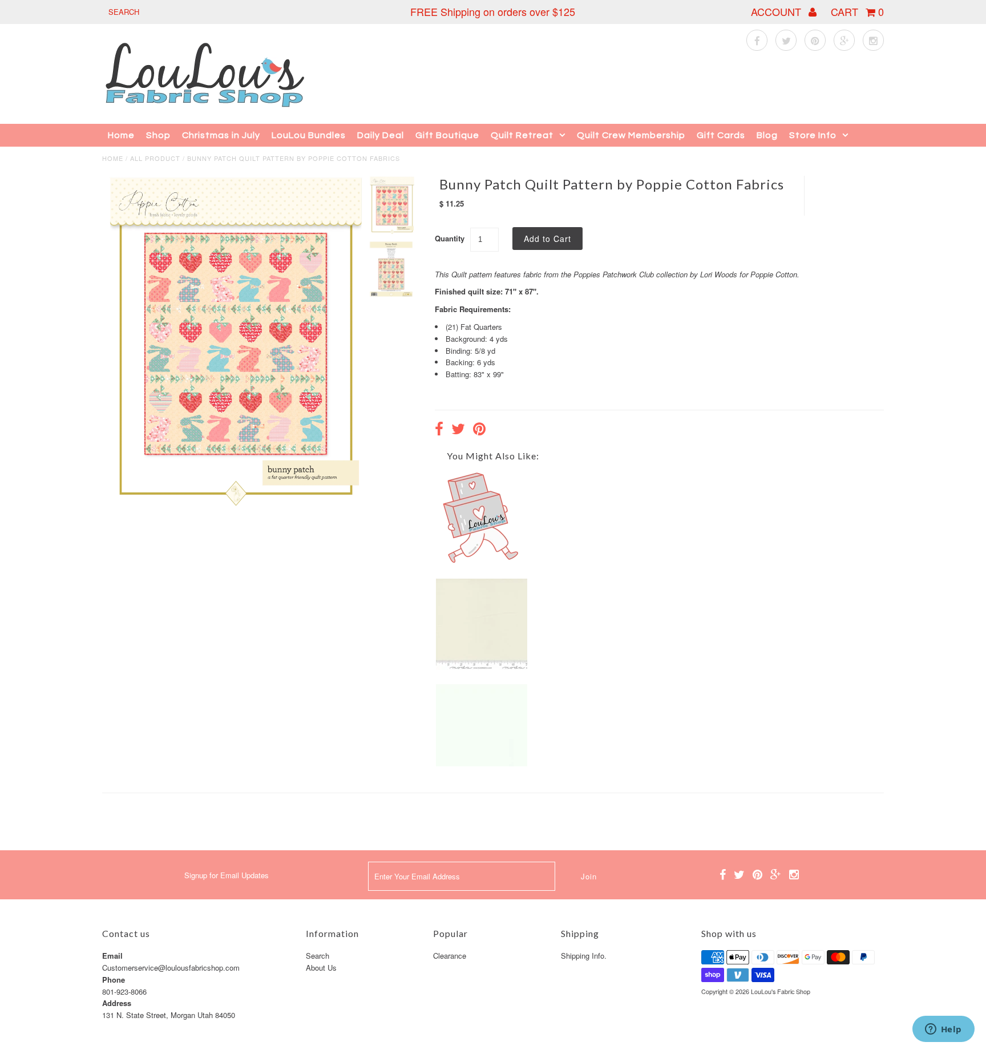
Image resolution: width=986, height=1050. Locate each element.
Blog (767, 135)
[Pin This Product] (479, 430)
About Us (321, 967)
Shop (158, 135)
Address (116, 1003)
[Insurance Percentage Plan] (481, 560)
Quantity (449, 238)
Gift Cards (721, 135)
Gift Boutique (447, 135)
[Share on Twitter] (458, 430)
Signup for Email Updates (226, 875)
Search (317, 955)
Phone (113, 979)
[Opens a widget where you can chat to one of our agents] (943, 1030)
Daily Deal (380, 135)
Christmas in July (221, 135)
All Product (155, 158)
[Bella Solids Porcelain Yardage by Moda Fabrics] (481, 666)
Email (112, 955)
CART (857, 11)
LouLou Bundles (309, 135)
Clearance (449, 955)
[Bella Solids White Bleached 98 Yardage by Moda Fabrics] (481, 763)
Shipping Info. (584, 955)
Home (121, 135)
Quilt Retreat (522, 135)
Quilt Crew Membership (631, 135)
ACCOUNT (777, 11)
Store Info (813, 135)
